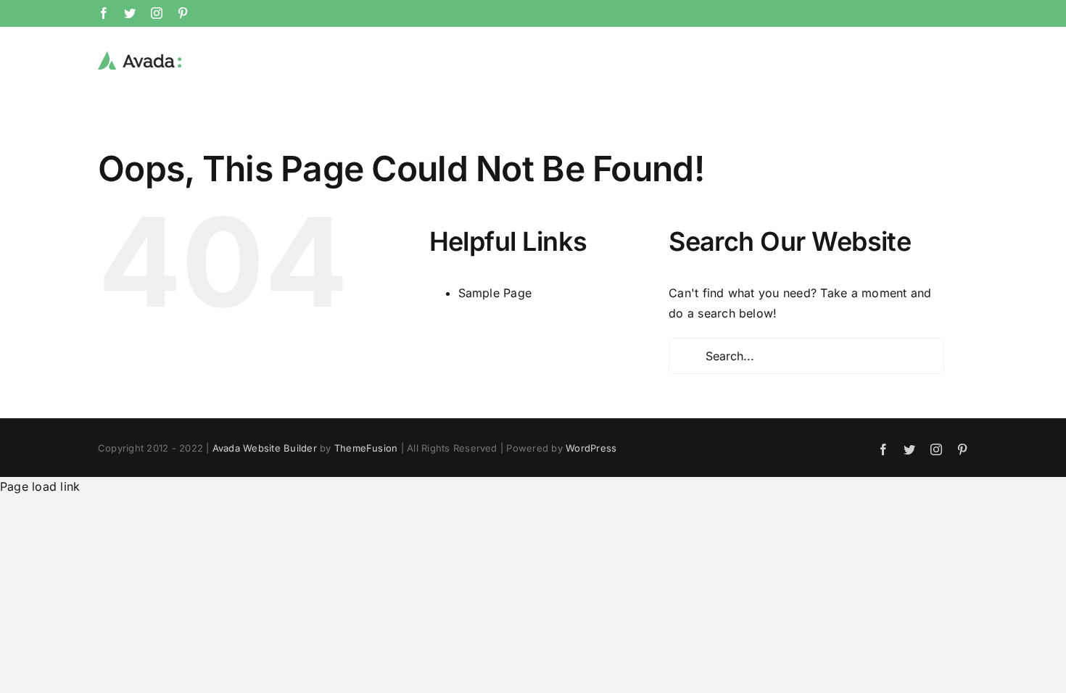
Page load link (40, 486)
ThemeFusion (366, 448)
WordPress (591, 448)
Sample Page (495, 293)
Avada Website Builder (264, 448)
